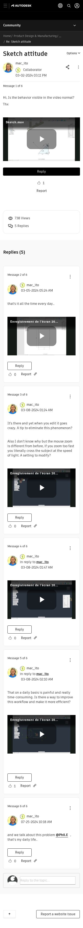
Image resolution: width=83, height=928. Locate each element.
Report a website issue (58, 914)
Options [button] (72, 53)
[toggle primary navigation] (7, 5)
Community (12, 25)
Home (7, 36)
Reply (41, 171)
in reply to (34, 562)
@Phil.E (62, 835)
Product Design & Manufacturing (35, 36)
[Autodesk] (21, 5)
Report (41, 190)
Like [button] (39, 183)
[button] (78, 66)
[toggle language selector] (60, 5)
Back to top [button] (9, 914)
